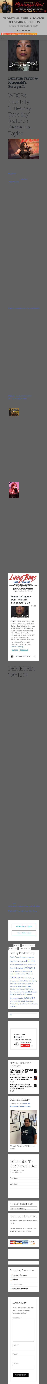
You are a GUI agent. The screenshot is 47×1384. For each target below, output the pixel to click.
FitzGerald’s (12, 173)
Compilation (31, 964)
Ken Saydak (23, 992)
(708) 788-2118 (14, 182)
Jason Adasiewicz (27, 974)
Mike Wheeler (17, 995)
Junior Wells (23, 986)
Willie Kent (13, 1006)
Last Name (14, 1184)
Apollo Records (15, 957)
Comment (17, 1318)
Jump (17, 986)
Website (16, 1363)
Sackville (29, 997)
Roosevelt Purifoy (17, 998)
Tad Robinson (27, 1001)
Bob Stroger (14, 964)
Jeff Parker (21, 978)
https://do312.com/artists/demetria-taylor (22, 911)
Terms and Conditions (20, 1289)
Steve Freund (18, 1001)
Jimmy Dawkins (24, 981)
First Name (14, 1178)
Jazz (13, 977)
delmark (13, 948)
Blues (30, 961)
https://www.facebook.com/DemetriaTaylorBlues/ (25, 308)
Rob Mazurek (27, 995)
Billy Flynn (22, 961)
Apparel (24, 957)
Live (30, 991)
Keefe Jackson (20, 989)
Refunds (15, 1280)
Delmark (29, 967)
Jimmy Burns (14, 981)
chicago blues (29, 945)
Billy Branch (14, 961)
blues (16, 945)
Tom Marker (25, 948)
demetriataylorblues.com (16, 906)
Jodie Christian (22, 983)
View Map (24, 179)
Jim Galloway (29, 978)
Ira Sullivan (18, 974)
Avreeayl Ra (30, 957)
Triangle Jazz (19, 1004)
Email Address (16, 1172)
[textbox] (23, 1209)
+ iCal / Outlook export (24, 933)
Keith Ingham (29, 989)
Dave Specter (16, 968)
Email (15, 1354)
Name (15, 1345)
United (25, 1004)
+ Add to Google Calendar (24, 926)
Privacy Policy (17, 1284)
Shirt (11, 1001)
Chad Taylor (23, 964)
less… (14, 903)
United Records (32, 1004)
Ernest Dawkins (15, 971)
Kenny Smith (14, 992)
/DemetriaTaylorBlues (32, 906)
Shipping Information (19, 1275)
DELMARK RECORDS (23, 22)
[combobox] (23, 1207)
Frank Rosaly (24, 971)
